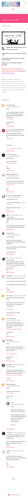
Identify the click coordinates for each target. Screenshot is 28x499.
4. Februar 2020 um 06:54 (13, 197)
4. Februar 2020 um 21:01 (19, 432)
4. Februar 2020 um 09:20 (16, 257)
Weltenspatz (9, 295)
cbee (7, 257)
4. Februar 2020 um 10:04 (13, 320)
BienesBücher (9, 340)
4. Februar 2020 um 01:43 (16, 131)
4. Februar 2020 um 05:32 (13, 156)
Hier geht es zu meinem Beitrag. (14, 375)
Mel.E (7, 215)
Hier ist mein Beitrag (11, 353)
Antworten (10, 126)
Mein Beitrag (9, 119)
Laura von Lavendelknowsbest (13, 195)
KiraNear (4, 65)
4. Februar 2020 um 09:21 (20, 275)
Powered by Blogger (15, 494)
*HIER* (3, 69)
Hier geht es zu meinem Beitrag (14, 329)
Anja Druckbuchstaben (11, 174)
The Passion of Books (11, 154)
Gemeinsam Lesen (10, 163)
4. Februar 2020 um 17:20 (13, 386)
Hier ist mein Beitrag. (11, 266)
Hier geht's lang (10, 184)
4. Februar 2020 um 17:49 (18, 404)
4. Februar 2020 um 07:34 (16, 215)
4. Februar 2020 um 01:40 (13, 106)
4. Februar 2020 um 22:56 (18, 450)
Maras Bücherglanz (11, 384)
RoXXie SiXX (9, 275)
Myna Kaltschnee (10, 105)
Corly (12, 402)
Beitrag (15, 281)
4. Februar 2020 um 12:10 (13, 341)
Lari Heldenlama (10, 233)
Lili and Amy (9, 432)
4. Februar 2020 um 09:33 (20, 295)
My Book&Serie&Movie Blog (13, 148)
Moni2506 (8, 364)
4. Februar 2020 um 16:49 (18, 364)
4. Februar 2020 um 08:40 (13, 234)
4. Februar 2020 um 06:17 (13, 175)
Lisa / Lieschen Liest (11, 318)
